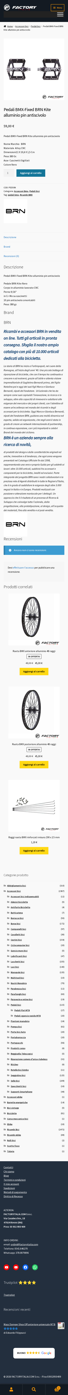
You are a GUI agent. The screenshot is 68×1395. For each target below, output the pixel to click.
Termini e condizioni (15, 1179)
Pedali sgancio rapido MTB (27, 1015)
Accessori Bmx (21, 191)
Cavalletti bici (18, 934)
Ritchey (14, 1064)
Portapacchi (17, 1042)
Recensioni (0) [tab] (11, 256)
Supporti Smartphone (21, 1091)
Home (10, 26)
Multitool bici (17, 977)
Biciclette (12, 1113)
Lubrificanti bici (19, 956)
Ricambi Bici (13, 1129)
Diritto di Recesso (13, 1196)
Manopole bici (18, 972)
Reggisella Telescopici (22, 1053)
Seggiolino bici (18, 1075)
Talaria (10, 1151)
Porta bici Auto (18, 1031)
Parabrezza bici (18, 988)
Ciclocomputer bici (20, 945)
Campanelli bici (18, 929)
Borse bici (15, 923)
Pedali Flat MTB (22, 1010)
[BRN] (15, 211)
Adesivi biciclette (19, 902)
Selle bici (15, 1080)
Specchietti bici (18, 1086)
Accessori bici (21, 26)
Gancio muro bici (19, 950)
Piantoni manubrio (20, 1021)
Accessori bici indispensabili (25, 896)
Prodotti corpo (18, 1048)
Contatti (8, 1167)
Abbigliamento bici (16, 885)
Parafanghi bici (18, 994)
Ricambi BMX (26, 194)
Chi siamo (9, 1171)
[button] (34, 1353)
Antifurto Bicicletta (20, 907)
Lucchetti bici (17, 961)
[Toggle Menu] (60, 14)
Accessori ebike (14, 1097)
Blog (6, 1175)
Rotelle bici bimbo (20, 1069)
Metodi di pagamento (15, 1192)
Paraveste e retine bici (22, 999)
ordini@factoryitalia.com (24, 1244)
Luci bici (15, 966)
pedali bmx (13, 194)
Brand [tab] (7, 246)
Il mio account (11, 1184)
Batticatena (17, 912)
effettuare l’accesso (23, 567)
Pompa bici (16, 1026)
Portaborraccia (18, 1037)
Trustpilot (9, 1294)
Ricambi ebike (14, 1134)
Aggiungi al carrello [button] (34, 671)
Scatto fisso (13, 1145)
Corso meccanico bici (17, 1118)
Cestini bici (16, 939)
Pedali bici (35, 26)
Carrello (52, 1386)
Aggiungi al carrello (31, 172)
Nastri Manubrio (19, 983)
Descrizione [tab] (10, 237)
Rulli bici (11, 1140)
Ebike (9, 1124)
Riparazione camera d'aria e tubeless (29, 1059)
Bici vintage (13, 1107)
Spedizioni (9, 1188)
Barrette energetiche (17, 1102)
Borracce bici (17, 918)
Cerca (34, 1389)
